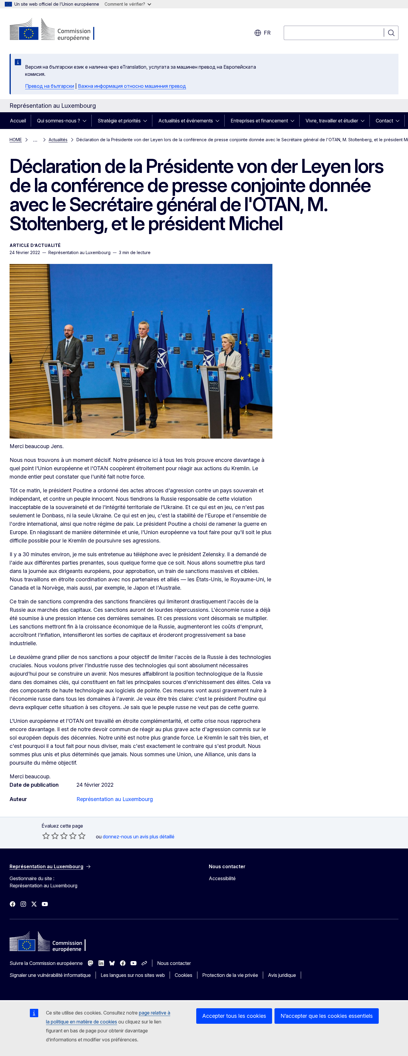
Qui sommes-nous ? (58, 121)
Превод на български (49, 86)
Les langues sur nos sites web (133, 975)
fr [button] (267, 33)
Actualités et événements (185, 121)
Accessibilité (222, 878)
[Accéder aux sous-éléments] (86, 120)
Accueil (18, 121)
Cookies (183, 975)
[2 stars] (50, 836)
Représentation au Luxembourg (114, 799)
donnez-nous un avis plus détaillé (138, 837)
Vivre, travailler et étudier (332, 121)
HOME (16, 139)
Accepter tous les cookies (234, 1016)
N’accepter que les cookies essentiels (326, 1016)
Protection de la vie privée (230, 975)
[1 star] (46, 836)
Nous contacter (174, 963)
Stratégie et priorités (119, 121)
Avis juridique (282, 975)
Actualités (58, 139)
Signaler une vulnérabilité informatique (50, 975)
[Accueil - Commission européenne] (58, 30)
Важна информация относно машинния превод (132, 86)
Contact (384, 121)
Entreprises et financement (259, 121)
